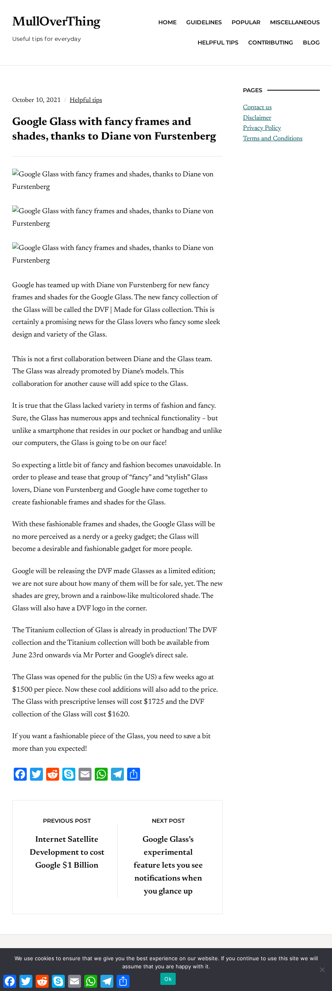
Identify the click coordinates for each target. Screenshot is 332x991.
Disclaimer (257, 118)
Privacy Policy (262, 128)
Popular (246, 22)
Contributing (270, 42)
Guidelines (204, 22)
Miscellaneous (295, 22)
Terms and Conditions (272, 139)
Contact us (257, 107)
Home (167, 22)
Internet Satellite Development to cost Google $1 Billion (67, 853)
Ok (168, 979)
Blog (311, 42)
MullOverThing (56, 22)
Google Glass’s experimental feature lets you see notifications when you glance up (168, 866)
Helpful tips (218, 42)
